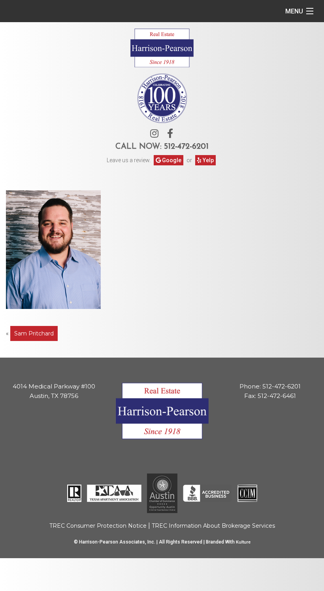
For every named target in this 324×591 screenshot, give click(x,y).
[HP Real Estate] (162, 47)
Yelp (208, 160)
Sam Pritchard (34, 333)
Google (171, 160)
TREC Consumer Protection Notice (98, 525)
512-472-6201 (186, 147)
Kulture (243, 542)
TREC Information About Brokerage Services (213, 525)
